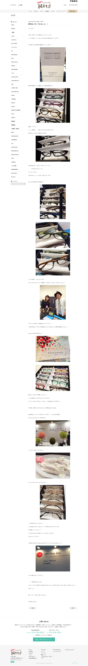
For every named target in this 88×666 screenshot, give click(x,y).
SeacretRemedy (15, 91)
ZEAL (12, 158)
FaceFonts (13, 39)
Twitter (74, 1)
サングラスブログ (73, 5)
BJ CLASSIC (14, 43)
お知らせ (36, 11)
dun (12, 143)
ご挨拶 (12, 32)
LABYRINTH (14, 139)
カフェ (65, 5)
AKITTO (13, 117)
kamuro (13, 106)
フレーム (43, 651)
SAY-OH (13, 102)
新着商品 (13, 125)
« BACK (32, 608)
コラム (12, 73)
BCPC (12, 132)
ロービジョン (14, 47)
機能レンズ (43, 654)
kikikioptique (14, 54)
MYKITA (13, 28)
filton (12, 58)
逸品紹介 (13, 121)
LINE (71, 1)
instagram (76, 1)
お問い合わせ (72, 11)
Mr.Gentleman (14, 62)
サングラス (43, 653)
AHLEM (13, 65)
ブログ (41, 11)
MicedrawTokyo (15, 154)
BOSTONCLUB (14, 150)
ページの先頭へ (75, 663)
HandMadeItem (14, 136)
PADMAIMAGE (14, 169)
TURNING (13, 99)
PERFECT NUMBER (15, 110)
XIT (12, 50)
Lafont (12, 36)
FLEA (12, 113)
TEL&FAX (35, 632)
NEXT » (73, 608)
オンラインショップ (61, 11)
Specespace (14, 173)
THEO (12, 24)
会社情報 (31, 651)
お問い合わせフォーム (45, 639)
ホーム (30, 11)
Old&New (13, 162)
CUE (12, 84)
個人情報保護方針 (33, 658)
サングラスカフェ (57, 649)
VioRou (13, 95)
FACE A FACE (14, 147)
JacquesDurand (15, 80)
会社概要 (47, 11)
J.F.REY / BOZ (14, 87)
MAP (12, 661)
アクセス (53, 11)
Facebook (72, 1)
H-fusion (13, 176)
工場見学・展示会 (15, 128)
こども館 (20, 5)
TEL (54, 632)
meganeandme (14, 76)
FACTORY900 (14, 69)
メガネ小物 (13, 165)
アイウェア (13, 5)
